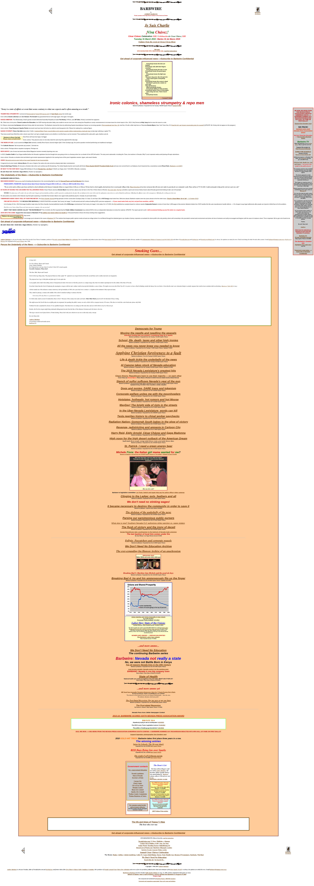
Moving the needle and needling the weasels (148, 333)
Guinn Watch (142, 845)
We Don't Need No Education (148, 650)
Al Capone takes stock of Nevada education (148, 365)
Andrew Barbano (161, 771)
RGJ (115, 204)
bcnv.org (304, 158)
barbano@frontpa (214, 869)
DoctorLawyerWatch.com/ (208, 239)
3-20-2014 (161, 728)
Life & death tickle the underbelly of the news (148, 359)
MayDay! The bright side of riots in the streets (148, 405)
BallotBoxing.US (165, 845)
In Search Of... (159, 860)
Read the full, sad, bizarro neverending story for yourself (187, 125)
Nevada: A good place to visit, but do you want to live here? (160, 794)
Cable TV (139, 855)
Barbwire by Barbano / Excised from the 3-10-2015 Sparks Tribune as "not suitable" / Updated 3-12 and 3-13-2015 (148, 454)
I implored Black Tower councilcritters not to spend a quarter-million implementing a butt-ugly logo (62, 131)
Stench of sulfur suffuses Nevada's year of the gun (148, 381)
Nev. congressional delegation (137, 770)
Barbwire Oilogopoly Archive (163, 848)
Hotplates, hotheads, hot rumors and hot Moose (148, 399)
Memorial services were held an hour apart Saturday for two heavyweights (26, 160)
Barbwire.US (32, 323)
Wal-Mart (200, 855)
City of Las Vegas (137, 785)
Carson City (138, 781)
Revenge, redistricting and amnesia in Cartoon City (148, 427)
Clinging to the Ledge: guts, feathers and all (148, 496)
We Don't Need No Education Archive (148, 546)
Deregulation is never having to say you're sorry (160, 790)
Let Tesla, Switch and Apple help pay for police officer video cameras (160, 492)
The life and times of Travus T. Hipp (148, 822)
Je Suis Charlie (157, 25)
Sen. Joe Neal (164, 843)
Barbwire (165, 774)
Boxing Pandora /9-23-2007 (160, 805)
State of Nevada (138, 775)
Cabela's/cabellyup (130, 855)
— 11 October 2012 (182, 198)
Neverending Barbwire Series (304, 137)
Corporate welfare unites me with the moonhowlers (148, 393)
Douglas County (138, 787)
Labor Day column (153, 637)
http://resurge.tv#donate (303, 149)
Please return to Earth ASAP (12, 139)
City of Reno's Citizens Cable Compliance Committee (80, 869)
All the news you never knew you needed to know (148, 345)
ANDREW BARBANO (150, 14)
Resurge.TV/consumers (182, 855)
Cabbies (120, 855)
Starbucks (193, 855)
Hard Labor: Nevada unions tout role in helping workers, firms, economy (148, 628)
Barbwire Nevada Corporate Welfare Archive (154, 850)
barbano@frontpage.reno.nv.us (277, 239)
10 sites (152, 778)
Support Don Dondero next (303, 123)
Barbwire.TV (51, 218)
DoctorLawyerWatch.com (144, 848)
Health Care (170, 855)
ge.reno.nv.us (222, 869)
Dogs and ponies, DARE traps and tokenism (148, 388)
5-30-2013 (162, 725)
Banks (115, 855)
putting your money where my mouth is (55, 212)
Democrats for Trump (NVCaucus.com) (38, 114)
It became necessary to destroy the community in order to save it (148, 506)
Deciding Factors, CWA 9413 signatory (165, 878)
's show (60, 114)
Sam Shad (54, 114)
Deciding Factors (153, 845)
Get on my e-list (19, 181)
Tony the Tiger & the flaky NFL (160, 787)
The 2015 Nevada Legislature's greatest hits (148, 370)
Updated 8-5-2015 (177, 105)
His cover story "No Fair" (115, 190)
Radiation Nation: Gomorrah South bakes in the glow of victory (148, 421)
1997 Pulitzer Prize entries (160, 811)
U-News (153, 841)
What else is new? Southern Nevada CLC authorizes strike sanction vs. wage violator (148, 523)
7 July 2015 (227, 286)
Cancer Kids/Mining (149, 855)
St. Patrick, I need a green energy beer (148, 446)
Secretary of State (137, 778)
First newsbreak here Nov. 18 (110, 125)
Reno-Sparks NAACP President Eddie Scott (99, 166)
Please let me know (135, 187)
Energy (159, 855)
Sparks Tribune (20, 241)
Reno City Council (138, 790)
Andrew (303, 227)
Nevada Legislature (138, 773)
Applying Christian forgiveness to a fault (148, 353)
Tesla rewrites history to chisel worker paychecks (148, 416)
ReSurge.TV (303, 191)
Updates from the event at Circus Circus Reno (157, 41)
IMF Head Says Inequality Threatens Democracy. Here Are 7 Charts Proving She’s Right (148, 692)
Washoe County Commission (138, 794)
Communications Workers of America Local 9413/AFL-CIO (157, 239)
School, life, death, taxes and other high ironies (148, 340)
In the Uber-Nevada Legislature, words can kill (148, 410)
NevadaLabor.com (185, 239)
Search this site (149, 860)
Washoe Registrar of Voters (137, 796)
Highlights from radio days (303, 244)
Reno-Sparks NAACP (110, 239)
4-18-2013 (161, 722)
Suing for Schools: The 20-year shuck (148, 744)
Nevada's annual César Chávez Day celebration (117, 869)
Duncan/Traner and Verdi (68, 181)
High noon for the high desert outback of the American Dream (148, 438)
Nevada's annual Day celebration (65, 239)
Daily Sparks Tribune (156, 746)
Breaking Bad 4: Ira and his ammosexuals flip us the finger (148, 578)
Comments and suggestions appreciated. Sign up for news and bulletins (157, 881)
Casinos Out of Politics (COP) (149, 843)
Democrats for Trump (148, 328)
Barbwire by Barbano (129, 873)
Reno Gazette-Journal (47, 198)
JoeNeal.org (195, 239)
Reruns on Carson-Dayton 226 (303, 154)
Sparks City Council (137, 792)
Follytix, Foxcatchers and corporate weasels (148, 540)
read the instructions (170, 51)
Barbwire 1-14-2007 (176, 166)
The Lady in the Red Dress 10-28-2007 (160, 807)
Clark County (137, 783)
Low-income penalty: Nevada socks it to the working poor (148, 669)
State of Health (148, 676)
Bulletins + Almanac (163, 841)
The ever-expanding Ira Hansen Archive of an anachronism (148, 551)
